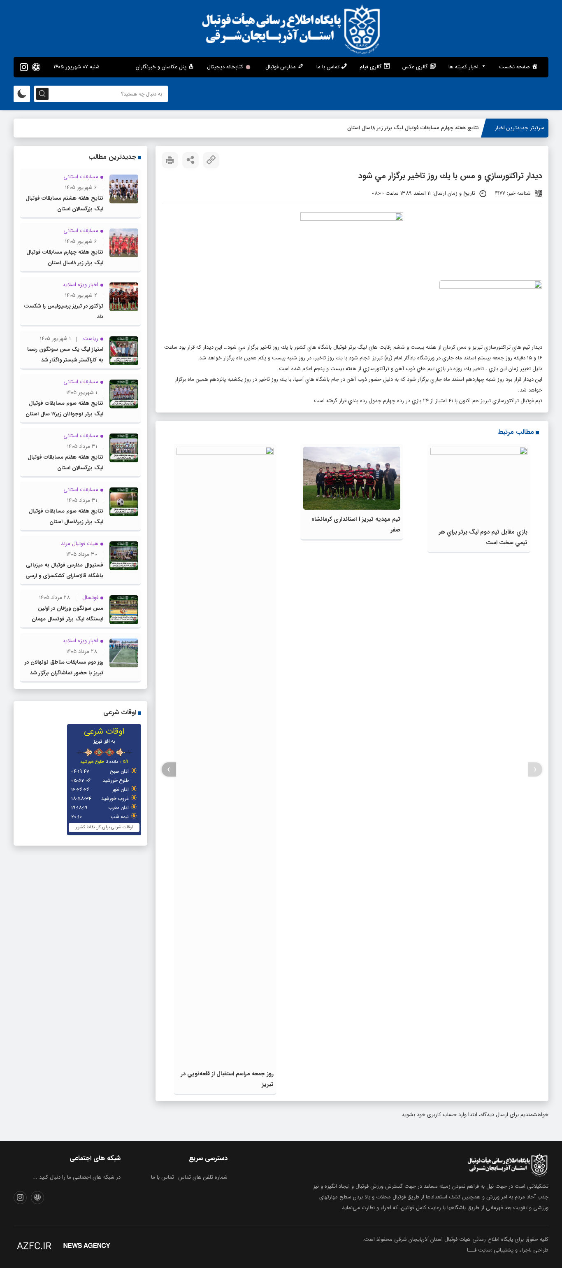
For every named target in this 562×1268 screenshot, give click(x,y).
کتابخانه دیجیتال (225, 67)
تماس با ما (162, 1177)
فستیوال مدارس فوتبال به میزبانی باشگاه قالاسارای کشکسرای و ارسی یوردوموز (64, 576)
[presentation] (535, 769)
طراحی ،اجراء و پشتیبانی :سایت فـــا (507, 1250)
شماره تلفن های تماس (203, 1177)
